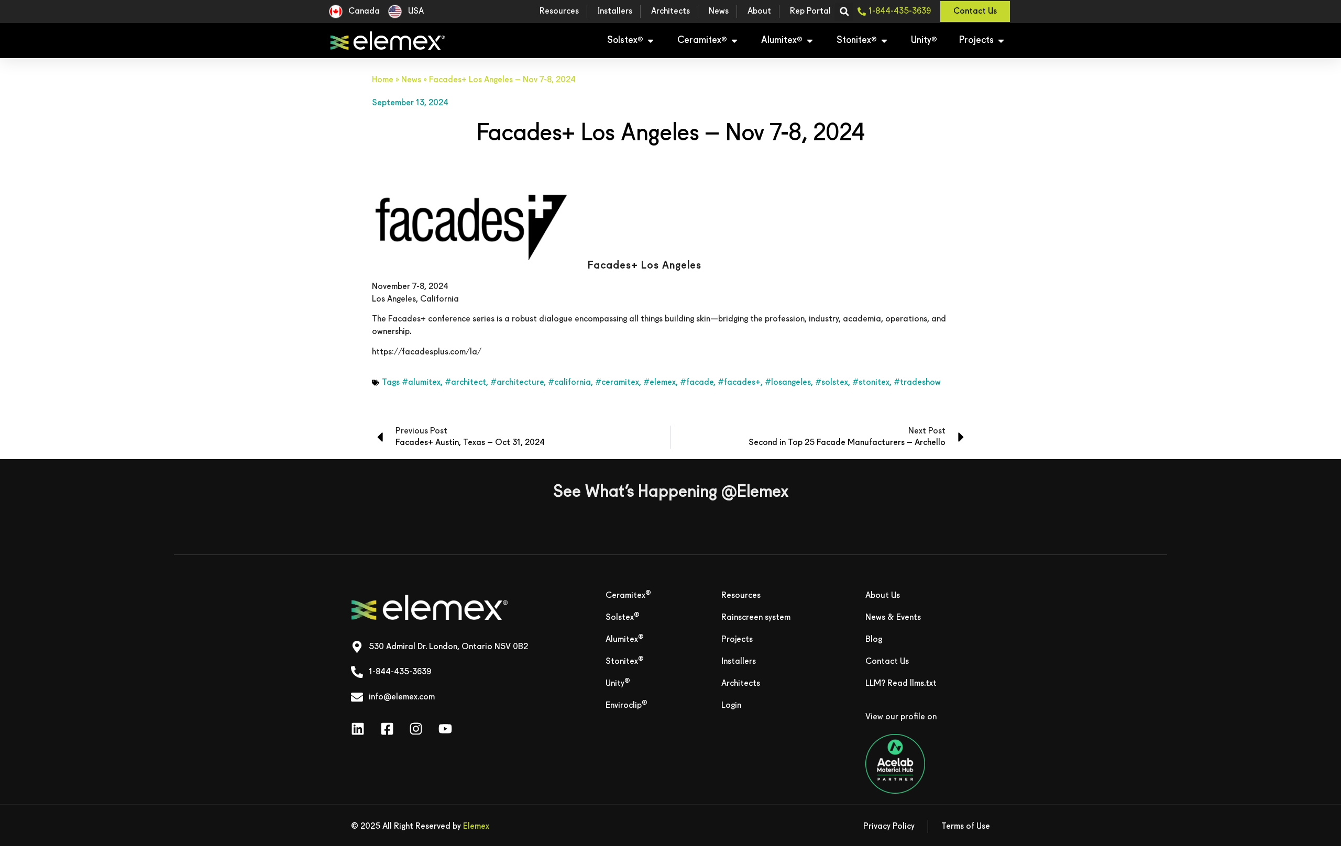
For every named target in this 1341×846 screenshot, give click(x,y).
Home (382, 80)
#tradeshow (917, 383)
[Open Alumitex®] (810, 41)
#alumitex (421, 383)
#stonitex (870, 383)
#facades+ (739, 383)
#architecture (517, 383)
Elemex (476, 826)
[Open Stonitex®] (884, 41)
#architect (465, 383)
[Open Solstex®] (650, 41)
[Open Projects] (1001, 41)
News (411, 80)
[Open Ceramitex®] (734, 41)
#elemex (659, 383)
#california (569, 383)
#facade (696, 383)
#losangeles (788, 383)
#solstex (831, 383)
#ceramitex (617, 383)
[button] (844, 12)
